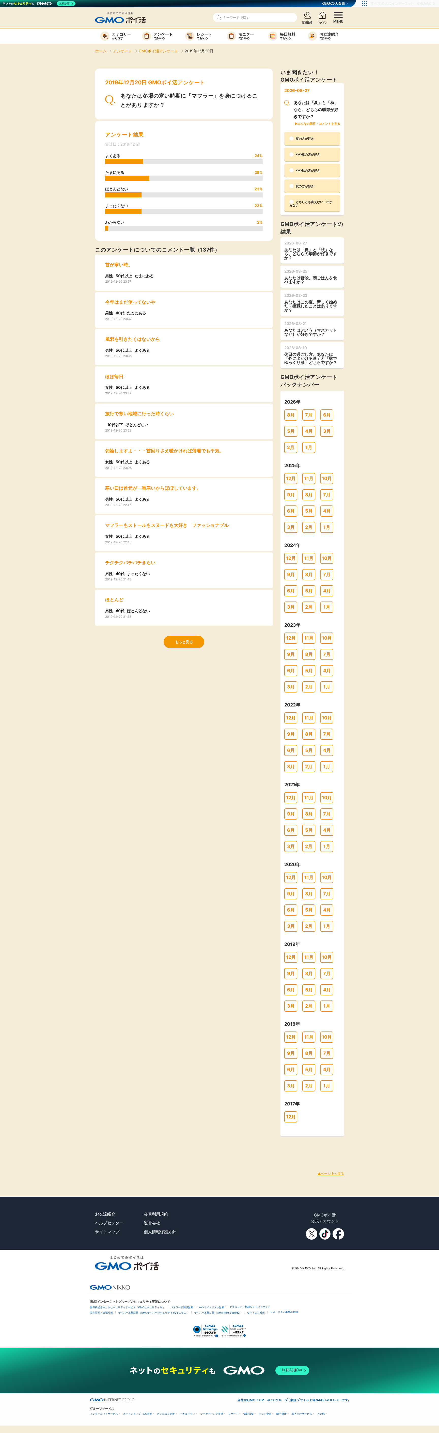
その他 (321, 1413)
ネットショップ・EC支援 (137, 1413)
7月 (308, 415)
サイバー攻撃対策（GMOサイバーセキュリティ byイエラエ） (153, 1312)
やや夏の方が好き (308, 154)
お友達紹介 (105, 1213)
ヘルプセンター (109, 1222)
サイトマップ (107, 1231)
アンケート (122, 51)
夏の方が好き (305, 139)
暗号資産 (281, 1413)
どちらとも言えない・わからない (310, 203)
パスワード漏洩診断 (181, 1307)
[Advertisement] (92, 1147)
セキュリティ (187, 1413)
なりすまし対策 (256, 1312)
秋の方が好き (305, 186)
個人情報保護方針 (160, 1231)
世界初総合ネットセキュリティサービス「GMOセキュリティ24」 (127, 1307)
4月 (309, 431)
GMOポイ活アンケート (158, 51)
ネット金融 (265, 1413)
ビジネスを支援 (166, 1413)
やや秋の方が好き (308, 170)
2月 (290, 447)
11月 (308, 478)
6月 (327, 415)
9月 (291, 494)
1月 (308, 447)
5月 (291, 431)
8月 (291, 415)
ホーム (101, 51)
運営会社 (152, 1222)
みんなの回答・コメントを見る (318, 124)
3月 (327, 431)
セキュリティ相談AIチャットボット (250, 1306)
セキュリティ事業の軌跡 (284, 1312)
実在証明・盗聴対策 (101, 1312)
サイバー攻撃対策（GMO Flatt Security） (218, 1312)
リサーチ (233, 1413)
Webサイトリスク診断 (211, 1307)
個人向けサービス (302, 1413)
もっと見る (184, 642)
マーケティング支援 (211, 1413)
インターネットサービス (104, 1413)
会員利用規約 (156, 1213)
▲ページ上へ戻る (331, 1174)
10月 (327, 478)
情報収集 (248, 1413)
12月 (291, 478)
